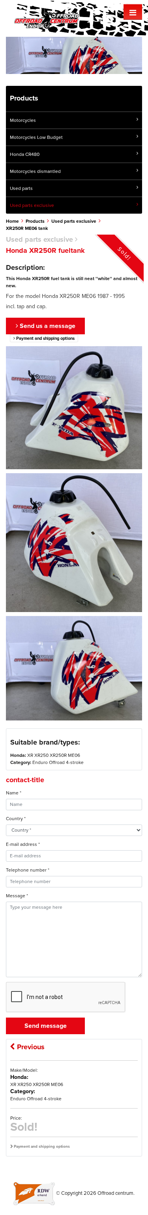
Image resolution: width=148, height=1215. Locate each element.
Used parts (21, 188)
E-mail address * (23, 844)
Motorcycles (23, 120)
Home (12, 221)
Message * (17, 895)
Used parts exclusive (32, 205)
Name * (13, 793)
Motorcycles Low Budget (36, 137)
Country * (16, 818)
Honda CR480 (24, 154)
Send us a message (46, 326)
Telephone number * (27, 870)
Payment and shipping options (45, 338)
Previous (30, 1046)
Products (35, 221)
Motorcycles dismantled (35, 171)
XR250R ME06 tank (27, 228)
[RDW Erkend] (34, 1193)
